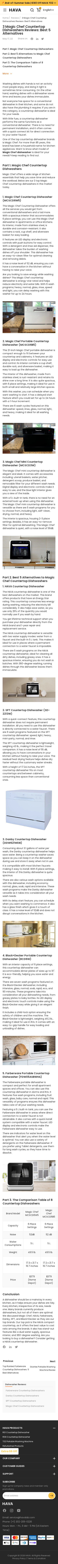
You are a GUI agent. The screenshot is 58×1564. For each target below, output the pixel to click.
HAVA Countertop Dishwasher (24, 586)
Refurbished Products (13, 1446)
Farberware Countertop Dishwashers (25, 1390)
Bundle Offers (9, 1450)
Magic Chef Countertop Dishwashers (25, 1406)
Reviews (15, 17)
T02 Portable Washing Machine (18, 1441)
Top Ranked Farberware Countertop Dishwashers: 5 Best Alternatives (16, 1369)
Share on (22, 38)
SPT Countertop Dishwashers (21, 1400)
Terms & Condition (36, 1558)
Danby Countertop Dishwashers (22, 1395)
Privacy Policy (19, 1558)
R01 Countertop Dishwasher (16, 1432)
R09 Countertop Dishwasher (16, 1437)
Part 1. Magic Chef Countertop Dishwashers (28, 49)
